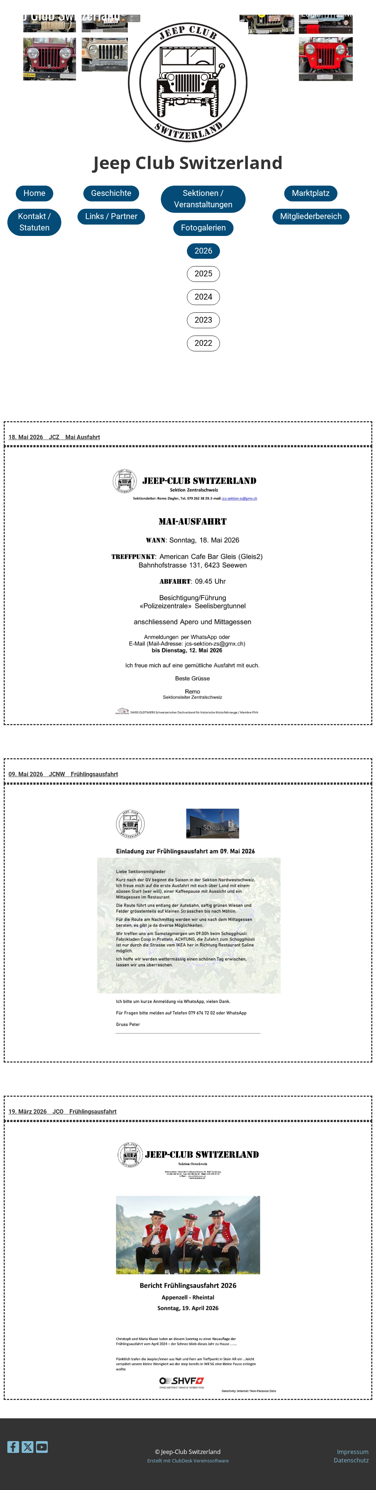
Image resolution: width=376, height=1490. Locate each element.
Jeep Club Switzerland (62, 14)
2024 (203, 296)
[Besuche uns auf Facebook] (13, 1448)
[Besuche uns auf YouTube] (42, 1448)
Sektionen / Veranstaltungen (203, 199)
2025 (203, 273)
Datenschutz (351, 1460)
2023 (203, 320)
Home (35, 193)
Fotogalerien (203, 227)
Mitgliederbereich (311, 216)
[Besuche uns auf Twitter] (27, 1448)
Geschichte (111, 193)
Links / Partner (111, 216)
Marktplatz (311, 193)
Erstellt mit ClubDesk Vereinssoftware (188, 1460)
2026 (203, 250)
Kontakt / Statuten (34, 222)
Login (311, 13)
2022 (203, 343)
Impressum (353, 1452)
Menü (354, 13)
